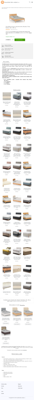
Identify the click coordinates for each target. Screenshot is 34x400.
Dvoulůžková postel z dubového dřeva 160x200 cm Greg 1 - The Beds (27, 223)
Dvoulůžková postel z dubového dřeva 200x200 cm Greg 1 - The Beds (6, 206)
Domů (2, 7)
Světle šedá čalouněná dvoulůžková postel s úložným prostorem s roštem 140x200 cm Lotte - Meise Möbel (7, 155)
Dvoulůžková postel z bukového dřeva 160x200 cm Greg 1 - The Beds (27, 137)
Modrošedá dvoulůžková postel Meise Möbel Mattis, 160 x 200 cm (27, 189)
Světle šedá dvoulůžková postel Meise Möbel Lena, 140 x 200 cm (27, 206)
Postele (9, 7)
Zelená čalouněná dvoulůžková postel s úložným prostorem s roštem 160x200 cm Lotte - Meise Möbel (7, 259)
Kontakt (2, 393)
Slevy (2, 388)
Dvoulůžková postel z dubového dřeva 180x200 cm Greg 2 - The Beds (27, 172)
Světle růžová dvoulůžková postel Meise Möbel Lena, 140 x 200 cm (7, 172)
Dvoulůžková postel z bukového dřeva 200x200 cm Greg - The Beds (6, 275)
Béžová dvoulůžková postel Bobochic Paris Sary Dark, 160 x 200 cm (7, 103)
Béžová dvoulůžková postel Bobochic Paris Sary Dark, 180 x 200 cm (17, 292)
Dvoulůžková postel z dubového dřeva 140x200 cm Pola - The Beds (17, 189)
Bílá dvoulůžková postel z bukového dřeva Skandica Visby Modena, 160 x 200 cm (6, 319)
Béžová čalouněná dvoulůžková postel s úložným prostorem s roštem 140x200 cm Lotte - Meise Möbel (7, 241)
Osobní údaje (20, 388)
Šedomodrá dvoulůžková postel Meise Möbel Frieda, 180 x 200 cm (7, 137)
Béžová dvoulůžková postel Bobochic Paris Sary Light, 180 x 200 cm (17, 120)
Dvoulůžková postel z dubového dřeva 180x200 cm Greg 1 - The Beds (27, 120)
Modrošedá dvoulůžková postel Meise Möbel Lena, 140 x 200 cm (6, 223)
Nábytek (7, 7)
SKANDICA (18, 32)
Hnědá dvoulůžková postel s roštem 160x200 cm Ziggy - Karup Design (27, 258)
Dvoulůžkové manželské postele (15, 7)
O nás (2, 391)
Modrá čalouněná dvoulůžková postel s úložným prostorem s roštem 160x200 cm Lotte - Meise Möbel (17, 104)
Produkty (5, 7)
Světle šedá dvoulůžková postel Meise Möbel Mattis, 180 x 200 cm (27, 292)
